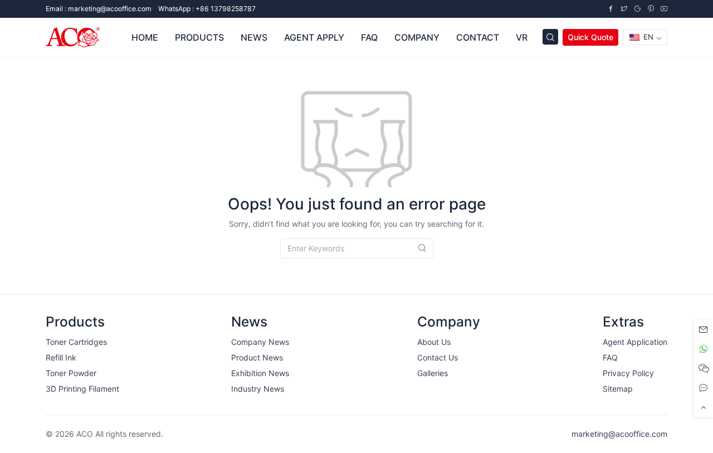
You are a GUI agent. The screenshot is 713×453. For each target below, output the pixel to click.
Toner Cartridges (76, 342)
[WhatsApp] (703, 349)
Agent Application (635, 342)
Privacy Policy (628, 373)
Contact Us (437, 357)
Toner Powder (71, 373)
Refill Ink (61, 357)
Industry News (257, 388)
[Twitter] (624, 8)
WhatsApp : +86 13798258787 (207, 8)
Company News (260, 342)
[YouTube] (664, 8)
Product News (257, 357)
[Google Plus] (637, 8)
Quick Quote (590, 37)
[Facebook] (610, 8)
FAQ (610, 357)
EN (647, 36)
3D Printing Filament (82, 388)
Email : (99, 8)
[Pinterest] (650, 8)
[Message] (703, 329)
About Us (434, 342)
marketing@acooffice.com (619, 434)
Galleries (432, 373)
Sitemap (618, 388)
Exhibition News (260, 373)
